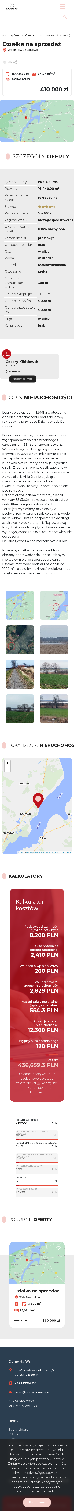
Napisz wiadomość (22, 379)
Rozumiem (37, 1502)
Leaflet (21, 852)
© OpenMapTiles (34, 852)
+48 (18, 1383)
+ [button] (7, 763)
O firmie (14, 1434)
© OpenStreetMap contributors (57, 852)
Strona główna (18, 1429)
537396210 (15, 371)
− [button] (7, 769)
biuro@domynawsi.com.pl (33, 1392)
